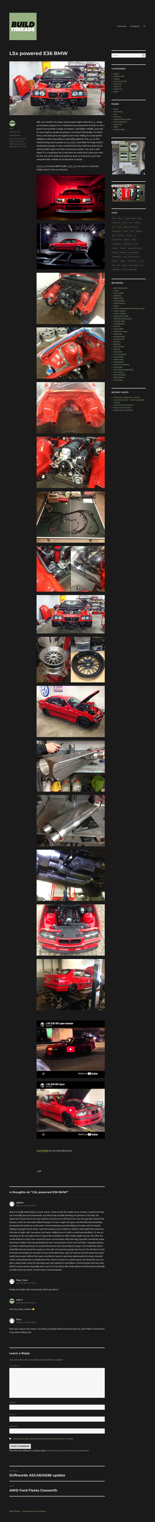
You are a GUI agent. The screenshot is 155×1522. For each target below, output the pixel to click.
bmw (11, 139)
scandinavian (134, 257)
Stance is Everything (121, 365)
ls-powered (116, 240)
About (116, 109)
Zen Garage (118, 380)
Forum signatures (120, 122)
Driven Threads (120, 311)
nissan (114, 248)
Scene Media (118, 357)
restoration (116, 257)
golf (113, 235)
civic (131, 223)
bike (114, 218)
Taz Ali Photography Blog (123, 370)
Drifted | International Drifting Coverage (129, 308)
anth (11, 129)
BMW (73, 142)
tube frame (132, 261)
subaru (115, 261)
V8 (25, 146)
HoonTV (117, 326)
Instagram (135, 26)
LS (94, 122)
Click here (41, 166)
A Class (116, 291)
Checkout (117, 117)
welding (115, 269)
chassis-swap (130, 218)
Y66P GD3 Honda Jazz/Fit (123, 405)
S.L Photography (120, 354)
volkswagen (133, 265)
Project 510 (118, 84)
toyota (122, 261)
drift (119, 227)
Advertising (118, 112)
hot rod (128, 235)
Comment (14, 1366)
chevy (124, 223)
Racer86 (117, 349)
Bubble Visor (118, 298)
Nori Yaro (117, 342)
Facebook (122, 26)
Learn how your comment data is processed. (68, 1450)
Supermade (118, 367)
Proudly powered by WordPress (34, 1511)
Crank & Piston (119, 303)
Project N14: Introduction (123, 410)
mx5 (136, 244)
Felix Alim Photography (123, 319)
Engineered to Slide (121, 316)
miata (134, 240)
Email (13, 1414)
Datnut (116, 306)
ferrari (125, 231)
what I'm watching (128, 269)
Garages (117, 79)
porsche (123, 252)
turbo (141, 261)
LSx (91, 139)
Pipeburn (117, 344)
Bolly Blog (117, 296)
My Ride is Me (119, 339)
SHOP (116, 127)
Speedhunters (119, 362)
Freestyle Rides (119, 321)
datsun (138, 223)
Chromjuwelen (119, 301)
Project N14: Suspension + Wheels (127, 397)
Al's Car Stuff (119, 293)
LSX (18, 146)
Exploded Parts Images (122, 119)
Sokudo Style (119, 360)
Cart (115, 114)
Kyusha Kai (118, 334)
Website (13, 1426)
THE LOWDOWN (120, 375)
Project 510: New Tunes (123, 408)
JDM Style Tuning (120, 331)
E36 (68, 142)
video (124, 265)
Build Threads (14, 135)
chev (16, 139)
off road (123, 248)
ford (132, 231)
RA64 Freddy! (119, 347)
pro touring (133, 252)
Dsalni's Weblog (120, 314)
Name (12, 1402)
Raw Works (118, 352)
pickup (115, 252)
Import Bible (118, 329)
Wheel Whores (119, 377)
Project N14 (118, 89)
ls (22, 144)
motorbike (116, 244)
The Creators (119, 372)
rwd (124, 257)
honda (120, 235)
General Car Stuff (120, 81)
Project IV (117, 87)
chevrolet (22, 139)
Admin (116, 74)
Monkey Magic (119, 337)
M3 (22, 146)
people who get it (135, 248)
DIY (113, 227)
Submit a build (119, 130)
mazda (126, 240)
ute (113, 265)
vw (142, 265)
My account (118, 124)
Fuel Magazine (119, 324)
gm (20, 144)
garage (139, 231)
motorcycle (127, 244)
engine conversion (16, 141)
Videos (116, 92)
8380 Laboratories (121, 288)
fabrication (13, 144)
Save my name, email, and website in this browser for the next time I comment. (43, 1439)
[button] (144, 26)
